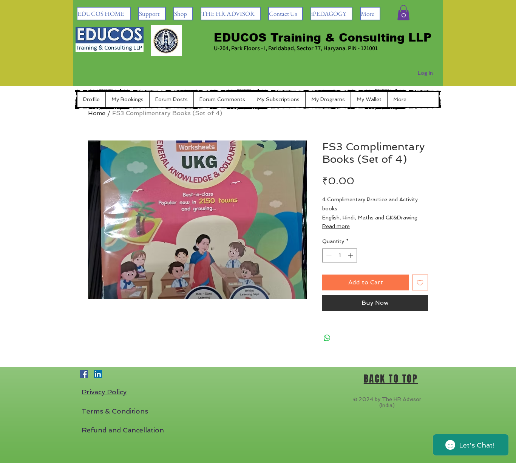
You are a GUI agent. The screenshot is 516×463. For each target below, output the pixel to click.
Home (96, 113)
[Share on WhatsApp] (327, 338)
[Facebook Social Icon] (84, 374)
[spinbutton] (339, 255)
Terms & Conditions (115, 411)
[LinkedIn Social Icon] (98, 374)
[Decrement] (328, 255)
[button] (403, 12)
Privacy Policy (104, 392)
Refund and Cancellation (123, 430)
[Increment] (351, 255)
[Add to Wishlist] (420, 282)
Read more (336, 226)
